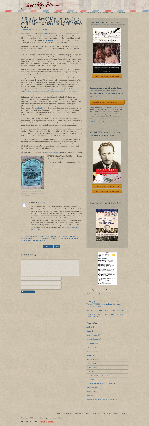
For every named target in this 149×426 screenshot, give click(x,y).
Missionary (90, 367)
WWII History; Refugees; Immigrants (33, 240)
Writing (89, 392)
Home (48, 12)
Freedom (50, 236)
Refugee (89, 379)
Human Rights (74, 236)
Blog (82, 12)
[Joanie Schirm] (43, 5)
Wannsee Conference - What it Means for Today (105, 310)
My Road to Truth (93, 294)
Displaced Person (93, 339)
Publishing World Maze (49, 238)
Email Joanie (103, 12)
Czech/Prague (34, 236)
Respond (44, 30)
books (48, 34)
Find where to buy (97, 121)
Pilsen (88, 371)
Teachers (122, 12)
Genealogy (57, 236)
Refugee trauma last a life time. (98, 298)
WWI (88, 396)
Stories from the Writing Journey (68, 238)
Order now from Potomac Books (107, 186)
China (88, 331)
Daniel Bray (42, 108)
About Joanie (71, 12)
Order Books (58, 12)
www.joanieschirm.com (50, 152)
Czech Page (90, 12)
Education (43, 236)
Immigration (25, 238)
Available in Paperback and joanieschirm (107, 102)
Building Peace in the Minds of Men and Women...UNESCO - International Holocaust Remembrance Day (103, 304)
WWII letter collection (51, 40)
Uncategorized (92, 388)
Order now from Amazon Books (107, 76)
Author (89, 327)
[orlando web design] (37, 423)
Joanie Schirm (26, 30)
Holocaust (65, 236)
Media (113, 12)
